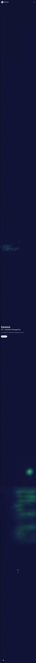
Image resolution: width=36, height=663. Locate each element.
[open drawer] (34, 2)
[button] (4, 336)
